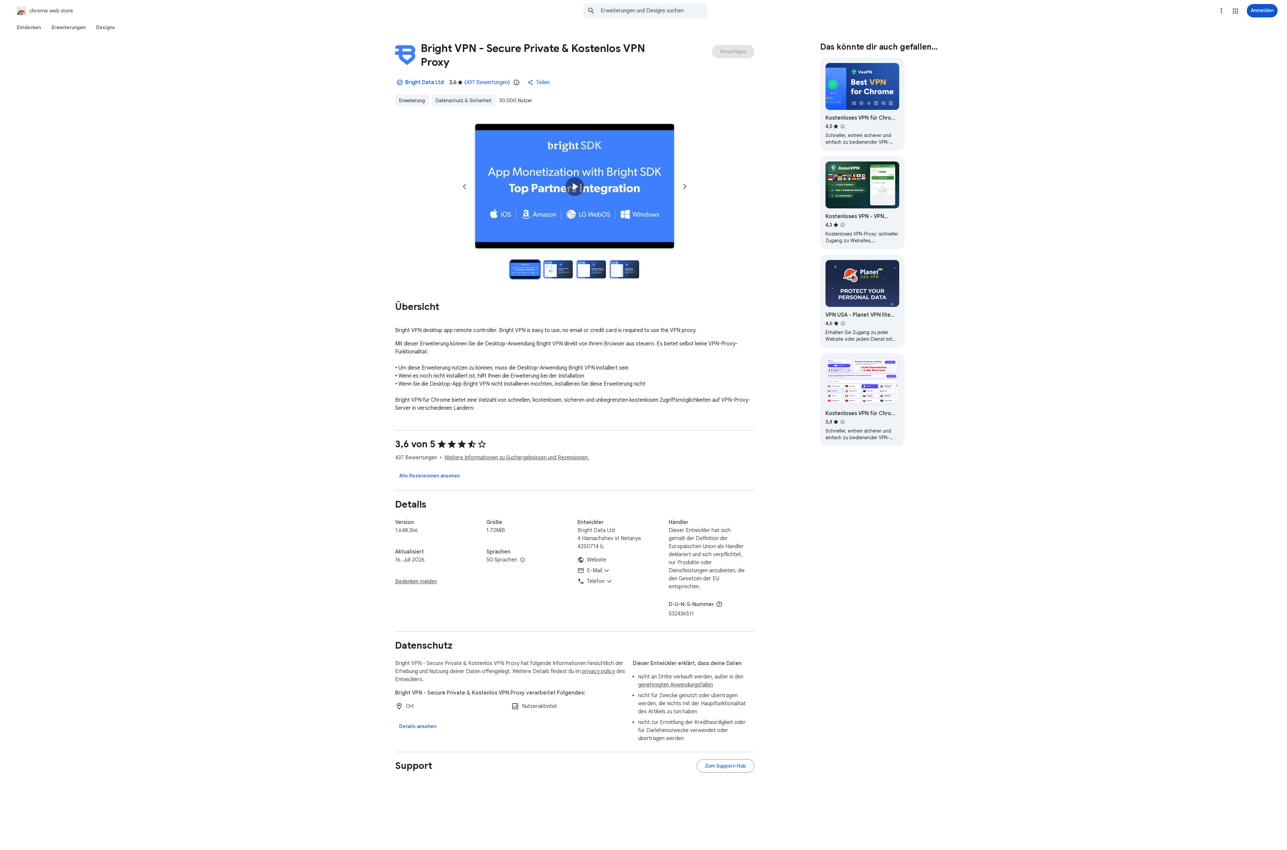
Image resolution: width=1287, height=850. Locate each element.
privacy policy (598, 671)
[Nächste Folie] (684, 186)
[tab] (28, 27)
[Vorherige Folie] (464, 186)
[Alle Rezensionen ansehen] (429, 476)
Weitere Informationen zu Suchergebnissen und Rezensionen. (516, 457)
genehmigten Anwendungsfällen (675, 684)
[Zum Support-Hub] (725, 766)
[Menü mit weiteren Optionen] (1221, 10)
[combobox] (654, 11)
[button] (1235, 11)
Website (596, 560)
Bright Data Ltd (424, 82)
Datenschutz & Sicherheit (463, 100)
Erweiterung (412, 100)
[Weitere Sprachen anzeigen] (522, 560)
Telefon (596, 581)
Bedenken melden (416, 581)
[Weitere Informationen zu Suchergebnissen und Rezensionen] (719, 604)
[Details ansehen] (417, 726)
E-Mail (594, 570)
